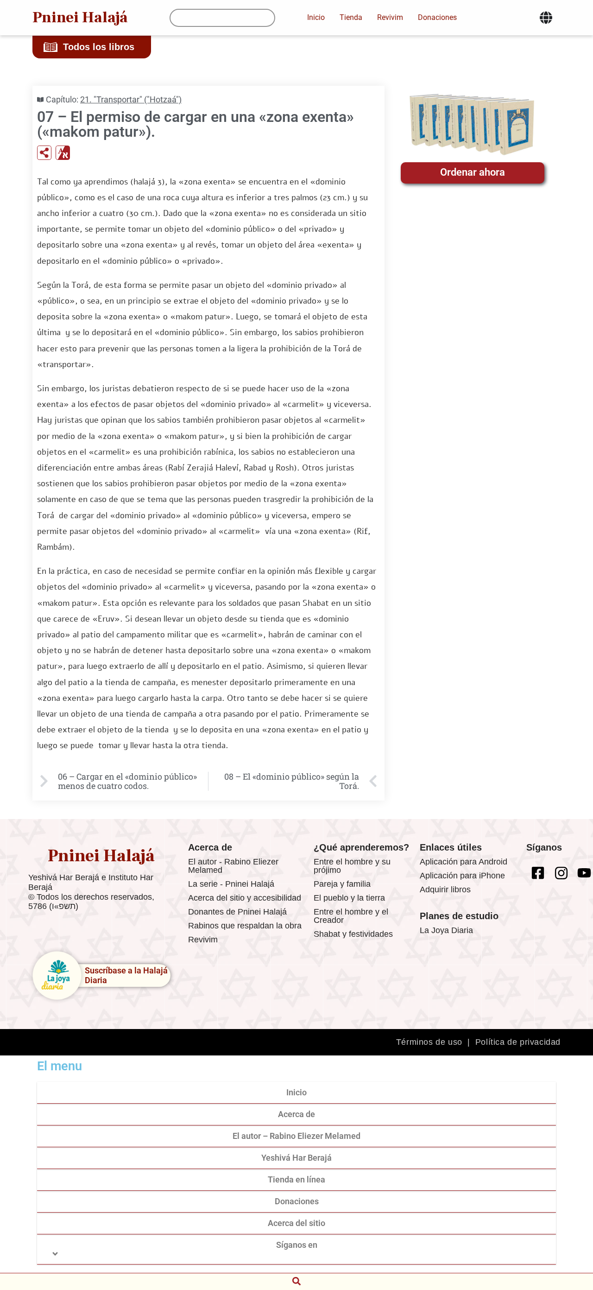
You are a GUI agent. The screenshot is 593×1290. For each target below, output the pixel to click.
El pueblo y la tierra (349, 897)
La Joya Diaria (446, 930)
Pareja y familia (342, 884)
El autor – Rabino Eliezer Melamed (296, 1136)
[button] (296, 1281)
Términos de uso (429, 1042)
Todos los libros (98, 47)
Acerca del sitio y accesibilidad (244, 897)
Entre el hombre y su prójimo (352, 866)
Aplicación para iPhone (462, 875)
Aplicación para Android (463, 861)
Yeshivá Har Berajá (296, 1158)
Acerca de (296, 1114)
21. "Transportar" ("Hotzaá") (131, 99)
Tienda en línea (296, 1179)
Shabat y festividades (353, 934)
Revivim (203, 939)
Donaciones (297, 1201)
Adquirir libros (445, 889)
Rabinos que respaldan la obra (245, 925)
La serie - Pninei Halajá (231, 884)
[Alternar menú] (546, 17)
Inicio (296, 1092)
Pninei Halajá (80, 17)
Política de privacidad (518, 1042)
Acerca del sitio (296, 1223)
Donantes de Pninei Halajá (237, 911)
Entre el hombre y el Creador (351, 916)
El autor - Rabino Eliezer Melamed (233, 866)
